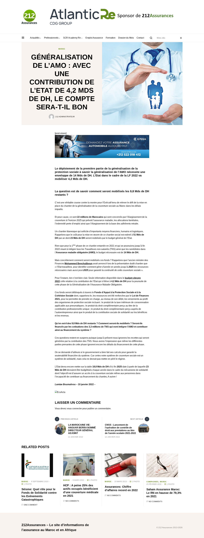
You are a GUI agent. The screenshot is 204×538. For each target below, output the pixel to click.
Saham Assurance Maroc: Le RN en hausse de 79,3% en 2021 (163, 493)
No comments (72, 501)
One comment (30, 505)
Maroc (61, 49)
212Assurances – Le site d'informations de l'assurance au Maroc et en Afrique (55, 527)
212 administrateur (65, 117)
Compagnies (152, 482)
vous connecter (74, 408)
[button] (23, 37)
